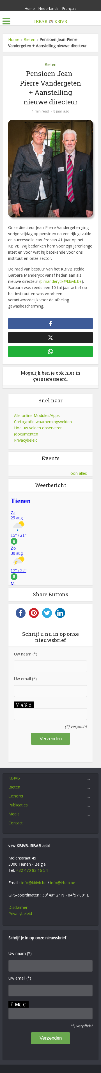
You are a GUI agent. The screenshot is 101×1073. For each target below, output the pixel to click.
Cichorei (15, 796)
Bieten (29, 39)
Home (30, 8)
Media (14, 814)
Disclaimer (17, 907)
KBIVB (14, 778)
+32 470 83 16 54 (32, 870)
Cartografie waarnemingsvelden (43, 421)
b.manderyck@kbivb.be (61, 281)
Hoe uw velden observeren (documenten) (38, 431)
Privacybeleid (26, 440)
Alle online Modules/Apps (37, 415)
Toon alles (77, 473)
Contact (15, 823)
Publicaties (18, 805)
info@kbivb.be (34, 882)
